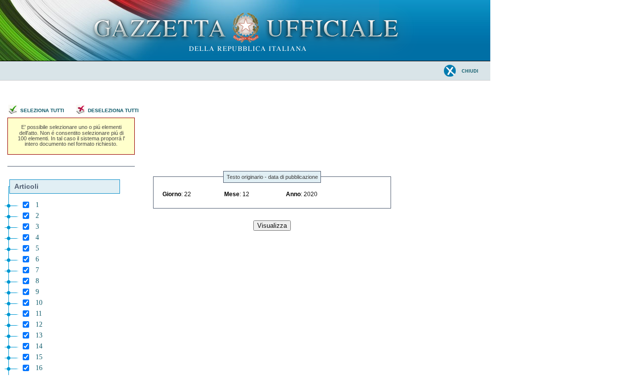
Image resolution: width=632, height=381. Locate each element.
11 (39, 313)
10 (39, 302)
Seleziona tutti (42, 110)
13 (39, 335)
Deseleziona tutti (113, 110)
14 (39, 346)
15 (39, 357)
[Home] (245, 58)
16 (39, 368)
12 (39, 324)
